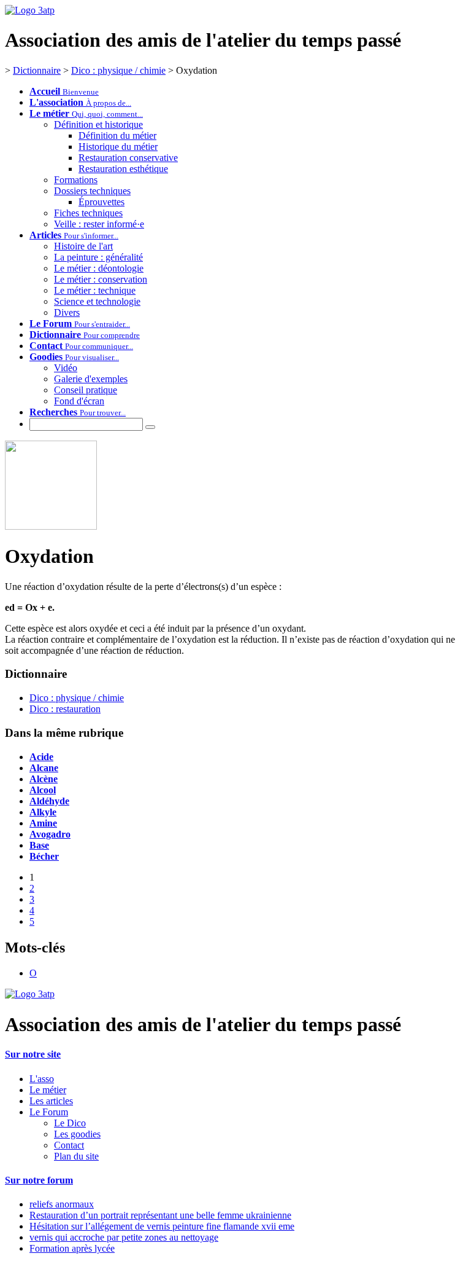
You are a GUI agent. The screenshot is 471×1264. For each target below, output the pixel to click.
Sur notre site (33, 1054)
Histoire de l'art (83, 246)
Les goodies (77, 1134)
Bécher (44, 856)
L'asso (41, 1079)
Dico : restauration (65, 709)
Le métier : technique (95, 290)
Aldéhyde (49, 801)
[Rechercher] (150, 427)
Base (39, 845)
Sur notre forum (39, 1180)
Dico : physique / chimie (118, 70)
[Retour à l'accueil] (30, 994)
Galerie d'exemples (91, 379)
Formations (76, 180)
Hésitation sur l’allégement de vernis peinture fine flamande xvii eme (161, 1226)
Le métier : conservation (100, 279)
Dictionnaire (37, 70)
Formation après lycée (72, 1248)
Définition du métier (117, 135)
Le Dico (70, 1123)
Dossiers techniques (92, 191)
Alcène (43, 779)
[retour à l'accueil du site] (30, 10)
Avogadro (50, 834)
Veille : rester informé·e (99, 224)
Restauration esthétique (123, 168)
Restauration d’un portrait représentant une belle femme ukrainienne (160, 1215)
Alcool (42, 790)
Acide (41, 757)
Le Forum (48, 1112)
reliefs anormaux (61, 1204)
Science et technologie (97, 301)
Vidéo (65, 368)
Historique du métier (118, 146)
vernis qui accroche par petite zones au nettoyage (123, 1237)
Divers (67, 312)
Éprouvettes (101, 202)
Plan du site (76, 1156)
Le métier (47, 1090)
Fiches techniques (88, 213)
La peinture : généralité (98, 257)
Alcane (43, 768)
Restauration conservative (128, 157)
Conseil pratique (85, 390)
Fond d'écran (79, 401)
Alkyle (42, 812)
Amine (43, 823)
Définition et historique (98, 124)
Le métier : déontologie (99, 268)
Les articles (51, 1101)
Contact (69, 1145)
